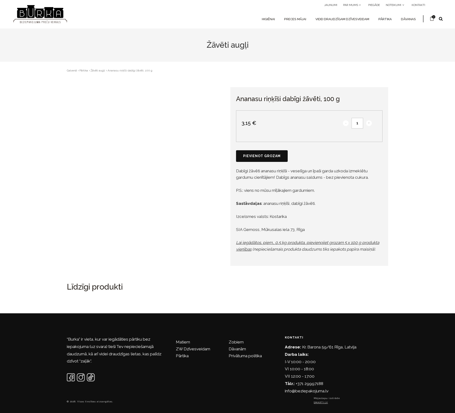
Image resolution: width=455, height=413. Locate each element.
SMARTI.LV (321, 402)
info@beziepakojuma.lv (306, 391)
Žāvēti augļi (98, 70)
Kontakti (418, 5)
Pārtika (385, 19)
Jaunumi (330, 5)
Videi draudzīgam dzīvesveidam (342, 19)
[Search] (440, 19)
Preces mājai (295, 19)
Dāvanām (237, 349)
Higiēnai (268, 19)
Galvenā (72, 70)
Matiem (183, 342)
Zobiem (236, 342)
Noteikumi (394, 5)
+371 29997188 (309, 383)
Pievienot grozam (262, 156)
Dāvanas (408, 19)
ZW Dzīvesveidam (193, 349)
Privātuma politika (245, 355)
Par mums (351, 5)
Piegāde (374, 5)
